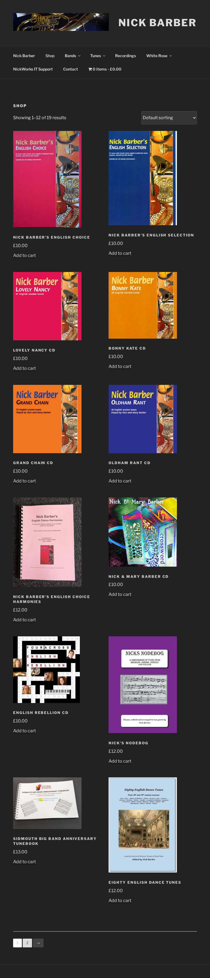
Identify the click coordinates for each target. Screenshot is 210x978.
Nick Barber (157, 23)
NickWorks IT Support (33, 69)
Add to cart (24, 255)
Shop (49, 55)
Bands (70, 55)
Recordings (125, 55)
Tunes (95, 55)
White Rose (156, 55)
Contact (70, 69)
